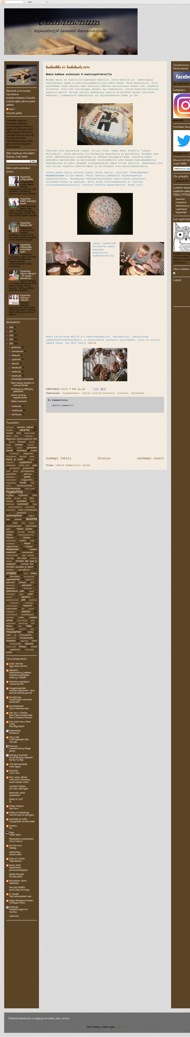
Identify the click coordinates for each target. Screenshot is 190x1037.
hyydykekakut (71, 393)
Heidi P (12, 109)
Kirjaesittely (14, 492)
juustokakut (11, 474)
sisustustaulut (11, 614)
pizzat (21, 594)
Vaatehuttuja (14, 852)
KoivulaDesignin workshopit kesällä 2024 (20, 700)
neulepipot (29, 546)
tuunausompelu (26, 638)
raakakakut (14, 603)
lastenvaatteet (14, 515)
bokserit (12, 442)
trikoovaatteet (13, 632)
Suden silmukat (16, 663)
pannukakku (15, 576)
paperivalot (10, 582)
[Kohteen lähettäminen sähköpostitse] (94, 389)
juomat (15, 471)
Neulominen (12, 549)
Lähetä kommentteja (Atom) (73, 465)
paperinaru (30, 579)
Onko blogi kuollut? (16, 726)
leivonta (122, 393)
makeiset (10, 532)
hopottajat (23, 456)
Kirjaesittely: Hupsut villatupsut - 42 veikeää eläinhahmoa (28, 275)
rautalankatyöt (11, 606)
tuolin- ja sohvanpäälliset (19, 635)
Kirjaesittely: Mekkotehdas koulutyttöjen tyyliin (26, 248)
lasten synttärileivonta (98, 393)
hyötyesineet (10, 465)
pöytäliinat (33, 600)
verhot (34, 641)
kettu (8, 486)
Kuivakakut (22, 501)
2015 (11, 339)
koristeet (17, 498)
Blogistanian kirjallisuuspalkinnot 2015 (21, 439)
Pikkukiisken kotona (18, 880)
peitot (32, 582)
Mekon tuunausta (19, 401)
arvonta (9, 430)
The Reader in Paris (17, 903)
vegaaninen (24, 641)
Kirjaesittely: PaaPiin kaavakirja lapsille (28, 201)
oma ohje (10, 558)
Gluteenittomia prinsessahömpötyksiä (18, 868)
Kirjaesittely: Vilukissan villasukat (25, 298)
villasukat (29, 643)
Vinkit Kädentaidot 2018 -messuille (19, 740)
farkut (19, 448)
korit (25, 498)
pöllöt (23, 600)
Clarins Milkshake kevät (19, 708)
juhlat (8, 471)
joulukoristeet (28, 468)
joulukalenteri (14, 468)
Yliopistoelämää (15, 861)
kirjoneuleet (23, 495)
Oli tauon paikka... (16, 876)
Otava (26, 573)
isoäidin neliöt (24, 465)
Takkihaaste (14, 733)
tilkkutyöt (10, 629)
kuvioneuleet (22, 504)
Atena (18, 433)
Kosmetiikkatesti (16, 706)
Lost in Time (14, 773)
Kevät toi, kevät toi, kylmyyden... (21, 815)
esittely (9, 448)
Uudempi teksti (58, 458)
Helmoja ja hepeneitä (18, 755)
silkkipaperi (10, 612)
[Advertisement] (105, 434)
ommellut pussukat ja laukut (19, 567)
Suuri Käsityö (22, 620)
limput (31, 523)
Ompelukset (181, 202)
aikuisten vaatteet (25, 427)
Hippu (11, 832)
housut (32, 456)
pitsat (32, 591)
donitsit (31, 445)
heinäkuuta (17, 367)
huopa (31, 459)
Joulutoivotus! (14, 795)
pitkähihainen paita (15, 591)
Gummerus (22, 450)
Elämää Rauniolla (16, 874)
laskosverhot (10, 510)
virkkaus (22, 646)
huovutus (9, 462)
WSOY (9, 652)
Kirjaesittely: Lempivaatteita (26, 178)
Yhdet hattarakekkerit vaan (20, 896)
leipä (8, 519)
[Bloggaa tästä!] (96, 389)
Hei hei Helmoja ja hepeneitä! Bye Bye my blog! (21, 758)
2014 (11, 343)
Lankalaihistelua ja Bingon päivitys (20, 749)
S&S (23, 609)
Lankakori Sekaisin (17, 786)
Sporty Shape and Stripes (19, 890)
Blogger (118, 1027)
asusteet (9, 433)
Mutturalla (13, 907)
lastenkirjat (21, 513)
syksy (32, 620)
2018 (11, 327)
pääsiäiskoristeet (12, 600)
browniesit (22, 442)
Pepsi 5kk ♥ (14, 808)
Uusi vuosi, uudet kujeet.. (19, 788)
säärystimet (23, 623)
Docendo (18, 444)
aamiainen (10, 427)
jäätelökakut (10, 477)
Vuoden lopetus (15, 834)
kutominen (10, 504)
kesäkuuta (16, 371)
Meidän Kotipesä (16, 806)
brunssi (32, 442)
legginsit (31, 516)
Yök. (10, 828)
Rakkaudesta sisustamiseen (21, 839)
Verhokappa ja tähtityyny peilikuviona (22, 390)
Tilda (28, 626)
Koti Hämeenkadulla (18, 764)
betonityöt (29, 436)
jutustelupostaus (27, 471)
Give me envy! (15, 845)
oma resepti (22, 558)
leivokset (18, 519)
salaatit (31, 609)
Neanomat (13, 770)
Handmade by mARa (18, 819)
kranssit (9, 501)
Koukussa (13, 746)
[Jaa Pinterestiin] (104, 389)
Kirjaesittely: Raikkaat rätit (26, 224)
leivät (15, 523)
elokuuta (16, 363)
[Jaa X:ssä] (99, 389)
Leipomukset (181, 209)
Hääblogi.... (13, 848)
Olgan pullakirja (28, 555)
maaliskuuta (17, 410)
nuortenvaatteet (12, 555)
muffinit (22, 540)
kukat (33, 501)
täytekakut (138, 393)
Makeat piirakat (24, 529)
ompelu (11, 573)
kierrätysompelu (13, 488)
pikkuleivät (26, 585)
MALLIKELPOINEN (17, 887)
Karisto (23, 482)
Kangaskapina (11, 483)
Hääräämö (13, 670)
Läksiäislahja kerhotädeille (22, 379)
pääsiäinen (26, 597)
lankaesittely (30, 507)
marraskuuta (18, 351)
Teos (19, 626)
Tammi (9, 626)
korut (32, 498)
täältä (92, 343)
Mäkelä (27, 543)
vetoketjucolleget (15, 644)
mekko (9, 534)
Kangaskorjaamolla (17, 688)
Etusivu (104, 458)
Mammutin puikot (17, 793)
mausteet (21, 532)
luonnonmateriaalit (13, 526)
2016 (11, 335)
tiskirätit (22, 629)
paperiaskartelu (13, 579)
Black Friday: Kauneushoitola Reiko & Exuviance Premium (20, 716)
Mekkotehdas (15, 730)
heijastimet (28, 453)
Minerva (9, 537)
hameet (34, 450)
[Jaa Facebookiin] (102, 389)
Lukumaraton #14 (16, 684)
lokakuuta (16, 355)
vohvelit (34, 646)
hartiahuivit (14, 453)
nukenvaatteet (27, 552)
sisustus (26, 611)
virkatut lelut (11, 647)
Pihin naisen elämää (18, 777)
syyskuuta (16, 359)
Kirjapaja (10, 495)
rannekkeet (29, 603)
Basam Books (12, 436)
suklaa (21, 617)
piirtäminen (10, 585)
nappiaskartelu (12, 546)
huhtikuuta (17, 406)
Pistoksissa (28, 588)
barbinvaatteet (29, 433)
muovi (32, 541)
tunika (30, 632)
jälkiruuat (28, 474)
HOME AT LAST (16, 799)
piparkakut (10, 588)
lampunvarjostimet (15, 507)
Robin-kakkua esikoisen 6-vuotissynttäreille (22, 384)
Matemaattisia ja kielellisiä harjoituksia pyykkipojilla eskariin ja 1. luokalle (20, 675)
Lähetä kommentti (62, 405)
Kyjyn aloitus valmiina (18, 666)
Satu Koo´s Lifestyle (18, 713)
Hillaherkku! (14, 883)
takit (32, 623)
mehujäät (31, 532)
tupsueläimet (11, 638)
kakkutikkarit (11, 480)
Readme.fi (27, 605)
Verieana (13, 826)
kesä (32, 483)
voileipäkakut (15, 649)
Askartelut (180, 199)
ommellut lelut (27, 564)
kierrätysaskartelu (24, 485)
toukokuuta (17, 376)
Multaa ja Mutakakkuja (19, 812)
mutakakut (10, 544)
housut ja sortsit (14, 459)
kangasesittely (27, 480)
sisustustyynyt (27, 614)
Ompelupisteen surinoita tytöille (22, 821)
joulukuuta (16, 347)
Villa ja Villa (14, 737)
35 (10, 801)
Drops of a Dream (17, 858)
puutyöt (9, 597)
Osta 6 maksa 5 (16, 841)
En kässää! (14, 894)
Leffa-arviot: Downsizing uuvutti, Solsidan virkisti (19, 780)
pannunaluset (29, 576)
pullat (30, 594)
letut (23, 523)
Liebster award (15, 854)
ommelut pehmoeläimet (18, 570)
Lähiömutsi (14, 916)
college (8, 445)
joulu (35, 465)
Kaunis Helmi (15, 865)
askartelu (25, 430)
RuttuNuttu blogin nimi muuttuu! (18, 910)
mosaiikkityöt (11, 541)
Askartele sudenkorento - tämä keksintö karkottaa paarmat (22, 691)
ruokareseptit (11, 608)
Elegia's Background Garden (21, 900)
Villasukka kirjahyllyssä (19, 681)
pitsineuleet (10, 594)
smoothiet (9, 617)
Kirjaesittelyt (181, 212)
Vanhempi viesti (150, 458)
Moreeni (26, 537)
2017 (11, 331)
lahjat (35, 504)
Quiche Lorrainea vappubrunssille (19, 396)
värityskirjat (29, 650)
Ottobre (33, 573)
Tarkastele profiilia (14, 113)
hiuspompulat (11, 456)
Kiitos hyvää (29, 489)
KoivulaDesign (15, 697)
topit (32, 629)
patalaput (22, 582)
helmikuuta (17, 414)
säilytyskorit (10, 623)
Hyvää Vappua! (15, 766)
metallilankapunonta (26, 535)
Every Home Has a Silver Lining (20, 723)
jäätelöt (27, 477)
